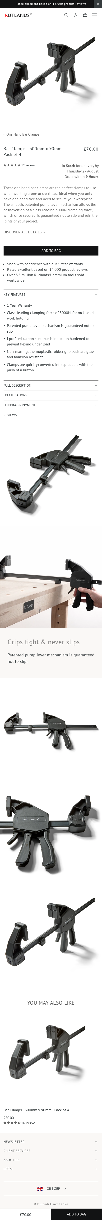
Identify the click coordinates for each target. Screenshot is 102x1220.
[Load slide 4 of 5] (66, 124)
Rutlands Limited (48, 1204)
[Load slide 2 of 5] (35, 124)
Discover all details (23, 232)
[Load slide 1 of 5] (20, 124)
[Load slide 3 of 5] (51, 124)
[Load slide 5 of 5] (81, 124)
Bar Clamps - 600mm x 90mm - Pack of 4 (36, 1109)
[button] (66, 15)
